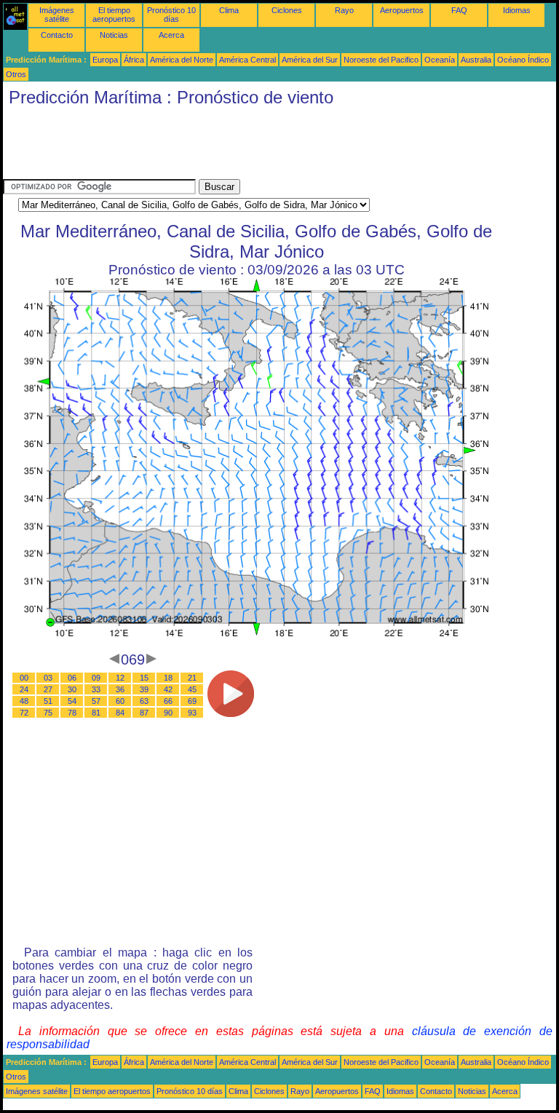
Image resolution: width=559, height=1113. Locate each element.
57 (96, 701)
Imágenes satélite (56, 14)
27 (48, 689)
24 (24, 689)
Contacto (57, 35)
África (134, 59)
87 (144, 712)
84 (120, 712)
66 (168, 701)
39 (144, 689)
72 (24, 712)
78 (72, 712)
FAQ (459, 10)
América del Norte (181, 59)
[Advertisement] (268, 146)
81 (96, 712)
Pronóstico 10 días (171, 14)
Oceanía (439, 59)
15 (144, 677)
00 (24, 677)
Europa (105, 59)
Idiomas (517, 10)
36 (120, 689)
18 (168, 677)
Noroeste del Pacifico (381, 59)
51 (48, 701)
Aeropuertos (402, 10)
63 (144, 701)
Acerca (171, 35)
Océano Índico (523, 59)
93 (192, 712)
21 (192, 677)
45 (192, 689)
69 (192, 701)
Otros (16, 74)
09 (96, 677)
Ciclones (286, 10)
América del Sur (310, 59)
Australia (476, 59)
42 (168, 689)
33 (96, 689)
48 (24, 701)
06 (72, 677)
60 (120, 701)
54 (72, 701)
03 (48, 677)
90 (168, 712)
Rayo (344, 10)
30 (72, 689)
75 (48, 712)
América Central (247, 59)
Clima (229, 10)
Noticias (114, 35)
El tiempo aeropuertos (113, 14)
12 (120, 677)
